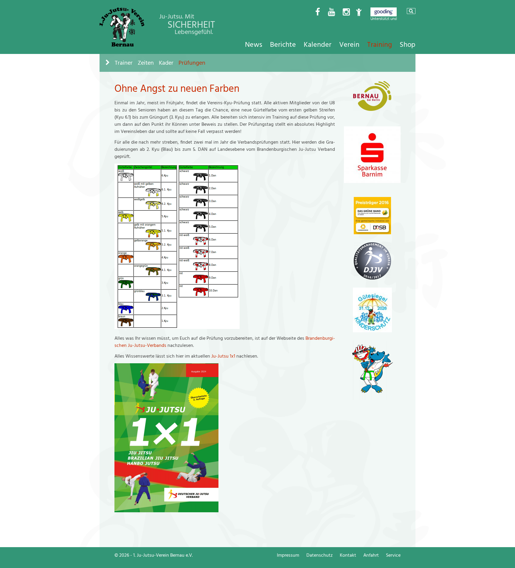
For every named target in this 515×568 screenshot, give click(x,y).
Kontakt (348, 555)
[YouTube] (331, 12)
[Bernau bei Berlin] (372, 109)
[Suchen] (411, 11)
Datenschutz (319, 555)
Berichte (283, 44)
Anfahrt (371, 555)
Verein (349, 44)
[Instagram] (346, 12)
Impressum (288, 555)
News (253, 44)
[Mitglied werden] (359, 12)
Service (393, 555)
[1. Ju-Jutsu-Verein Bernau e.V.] (122, 45)
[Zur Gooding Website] (383, 15)
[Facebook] (317, 12)
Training (379, 44)
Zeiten (146, 63)
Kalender (317, 44)
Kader (166, 63)
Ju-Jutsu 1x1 (223, 356)
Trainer (124, 63)
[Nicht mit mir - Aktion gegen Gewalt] (372, 398)
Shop (407, 44)
